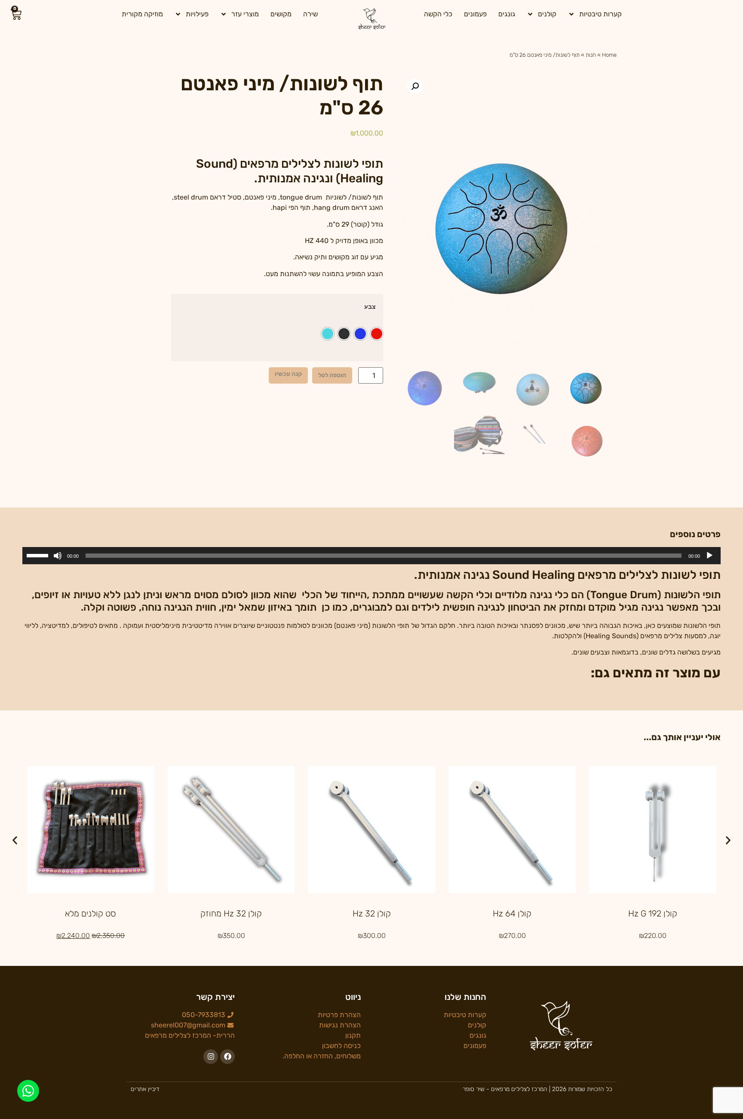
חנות (591, 55)
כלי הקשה (438, 14)
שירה (310, 14)
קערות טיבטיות (600, 14)
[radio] (376, 333)
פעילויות (197, 14)
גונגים (506, 14)
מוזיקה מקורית (142, 14)
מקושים (281, 14)
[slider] (39, 555)
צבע (370, 307)
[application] (371, 555)
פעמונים (475, 14)
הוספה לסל (332, 375)
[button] (415, 86)
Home (609, 55)
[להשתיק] (57, 555)
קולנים (547, 14)
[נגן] (709, 555)
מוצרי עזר (245, 14)
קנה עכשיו (288, 374)
